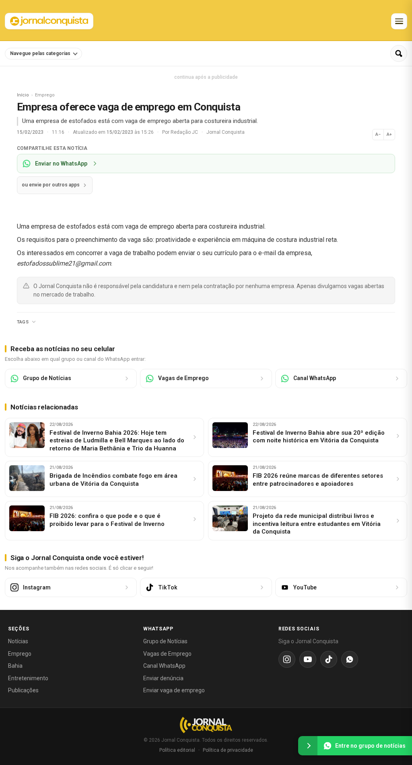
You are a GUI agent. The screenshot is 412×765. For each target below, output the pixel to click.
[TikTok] (328, 659)
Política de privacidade (228, 750)
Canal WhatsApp (164, 666)
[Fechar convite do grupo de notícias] (307, 745)
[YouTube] (307, 659)
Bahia (15, 666)
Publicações (23, 690)
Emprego (19, 653)
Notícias (18, 641)
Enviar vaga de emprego (174, 690)
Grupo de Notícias (165, 641)
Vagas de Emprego (167, 653)
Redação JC (185, 132)
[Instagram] (286, 659)
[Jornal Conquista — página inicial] (206, 725)
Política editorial (177, 750)
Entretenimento (28, 678)
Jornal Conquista (225, 132)
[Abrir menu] (399, 21)
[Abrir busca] (399, 53)
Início (23, 95)
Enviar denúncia (163, 678)
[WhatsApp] (349, 659)
